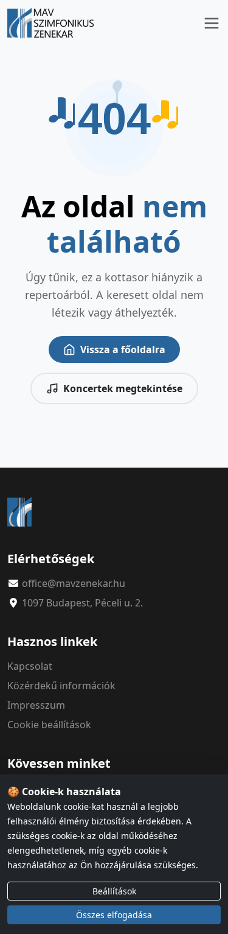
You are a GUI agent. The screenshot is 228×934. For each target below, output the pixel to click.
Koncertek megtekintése (122, 388)
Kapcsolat (29, 666)
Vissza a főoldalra (122, 349)
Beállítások (114, 891)
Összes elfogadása (114, 915)
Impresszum (36, 705)
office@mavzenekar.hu (73, 583)
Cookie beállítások (49, 724)
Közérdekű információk (61, 685)
